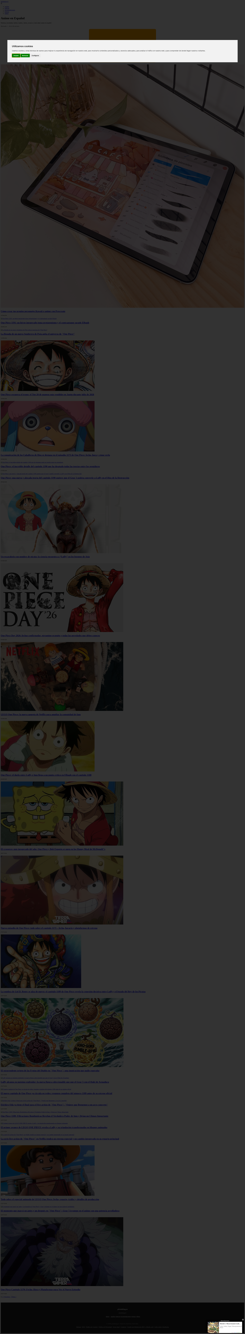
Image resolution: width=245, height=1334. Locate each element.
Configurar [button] (35, 55)
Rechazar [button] (25, 55)
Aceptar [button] (16, 55)
